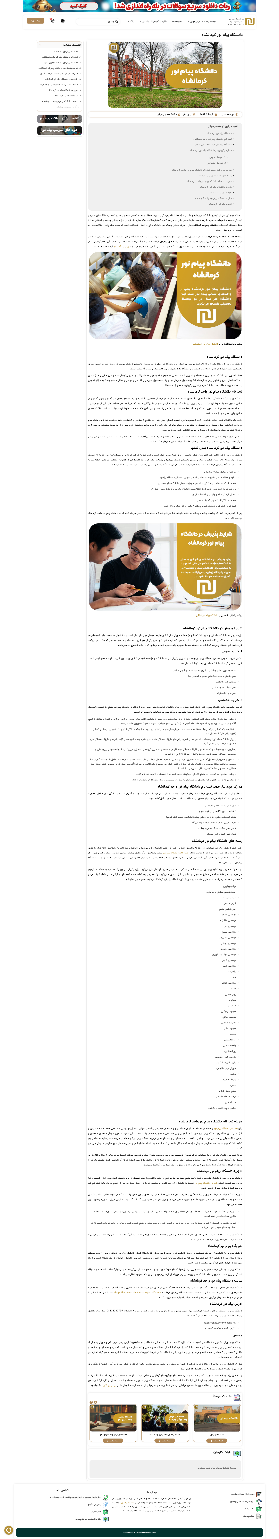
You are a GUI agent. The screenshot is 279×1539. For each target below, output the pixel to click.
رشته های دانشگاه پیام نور (176, 853)
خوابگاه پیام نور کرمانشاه (219, 193)
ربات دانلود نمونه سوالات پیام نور (88, 1519)
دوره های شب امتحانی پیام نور (242, 1501)
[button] (91, 1402)
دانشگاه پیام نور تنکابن (207, 615)
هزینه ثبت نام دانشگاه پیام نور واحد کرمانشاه (209, 181)
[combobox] (98, 21)
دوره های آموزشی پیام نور (59, 130)
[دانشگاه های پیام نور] (179, 114)
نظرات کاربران (222, 1452)
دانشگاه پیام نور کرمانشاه (219, 133)
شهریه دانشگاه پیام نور (206, 1183)
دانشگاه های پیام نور (167, 114)
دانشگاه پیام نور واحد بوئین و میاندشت (217, 1434)
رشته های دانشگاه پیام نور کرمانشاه (214, 176)
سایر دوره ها (249, 1509)
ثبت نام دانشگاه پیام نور (226, 1128)
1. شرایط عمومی (217, 157)
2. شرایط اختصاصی (216, 163)
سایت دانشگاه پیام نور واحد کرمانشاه (213, 198)
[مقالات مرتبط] (237, 1397)
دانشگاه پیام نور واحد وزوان (113, 1434)
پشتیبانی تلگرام (94, 1504)
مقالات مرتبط (222, 1396)
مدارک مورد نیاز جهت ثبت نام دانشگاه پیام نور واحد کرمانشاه (202, 170)
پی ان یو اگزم (110, 1385)
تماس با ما (62, 1490)
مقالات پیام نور (248, 1516)
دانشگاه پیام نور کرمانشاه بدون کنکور (213, 145)
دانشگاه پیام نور (127, 1502)
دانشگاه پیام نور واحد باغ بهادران (165, 1434)
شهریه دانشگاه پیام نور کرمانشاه (216, 187)
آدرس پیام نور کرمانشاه (220, 204)
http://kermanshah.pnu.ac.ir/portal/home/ (137, 1293)
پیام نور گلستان (121, 247)
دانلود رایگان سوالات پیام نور (59, 118)
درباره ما (152, 1492)
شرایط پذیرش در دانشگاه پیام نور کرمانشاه (211, 150)
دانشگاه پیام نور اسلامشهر (205, 344)
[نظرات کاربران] (237, 1453)
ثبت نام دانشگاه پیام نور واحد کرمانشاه (212, 139)
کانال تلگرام (96, 1512)
